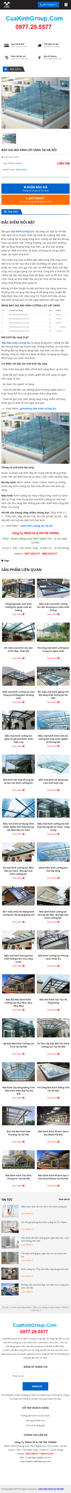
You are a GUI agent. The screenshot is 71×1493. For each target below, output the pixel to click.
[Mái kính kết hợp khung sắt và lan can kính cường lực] (18, 773)
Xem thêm (17, 614)
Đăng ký (37, 1386)
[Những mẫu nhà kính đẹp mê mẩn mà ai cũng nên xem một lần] (10, 1294)
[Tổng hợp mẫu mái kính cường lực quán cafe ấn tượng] (18, 597)
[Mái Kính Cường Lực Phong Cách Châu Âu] (53, 949)
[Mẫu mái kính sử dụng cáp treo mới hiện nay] (53, 773)
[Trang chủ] (7, 7)
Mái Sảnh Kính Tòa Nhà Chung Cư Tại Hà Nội (18, 1177)
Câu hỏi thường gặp (35, 1425)
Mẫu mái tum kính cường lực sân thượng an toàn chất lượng (53, 607)
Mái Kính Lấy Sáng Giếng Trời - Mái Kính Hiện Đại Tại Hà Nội (18, 1090)
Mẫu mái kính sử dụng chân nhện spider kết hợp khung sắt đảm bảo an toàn (18, 826)
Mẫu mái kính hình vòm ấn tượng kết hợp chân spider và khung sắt (53, 739)
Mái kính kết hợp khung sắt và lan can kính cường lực (18, 781)
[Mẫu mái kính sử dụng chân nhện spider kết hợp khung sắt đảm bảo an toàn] (18, 817)
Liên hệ (35, 1310)
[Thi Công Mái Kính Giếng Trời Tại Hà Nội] (53, 1081)
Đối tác (65, 1307)
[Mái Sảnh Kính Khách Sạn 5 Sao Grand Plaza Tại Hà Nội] (53, 1169)
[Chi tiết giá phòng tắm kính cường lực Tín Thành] (10, 1232)
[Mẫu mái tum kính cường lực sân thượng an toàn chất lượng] (53, 597)
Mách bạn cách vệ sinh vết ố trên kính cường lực (44, 1206)
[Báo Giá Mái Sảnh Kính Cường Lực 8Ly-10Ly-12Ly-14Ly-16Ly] (18, 993)
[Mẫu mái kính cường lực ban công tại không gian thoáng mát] (18, 685)
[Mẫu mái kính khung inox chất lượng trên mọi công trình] (18, 949)
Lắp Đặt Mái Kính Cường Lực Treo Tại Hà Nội (18, 1045)
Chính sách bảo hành (21, 1307)
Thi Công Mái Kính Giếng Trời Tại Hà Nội (53, 1089)
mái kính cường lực (23, 231)
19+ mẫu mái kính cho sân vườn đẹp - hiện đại (18, 649)
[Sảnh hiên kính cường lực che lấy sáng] (53, 861)
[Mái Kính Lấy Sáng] (35, 127)
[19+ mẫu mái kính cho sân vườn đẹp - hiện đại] (18, 641)
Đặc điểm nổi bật (18, 222)
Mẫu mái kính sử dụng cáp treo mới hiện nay (53, 781)
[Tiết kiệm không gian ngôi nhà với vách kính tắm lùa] (10, 1263)
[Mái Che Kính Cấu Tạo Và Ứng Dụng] (53, 993)
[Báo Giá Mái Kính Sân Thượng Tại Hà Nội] (18, 1125)
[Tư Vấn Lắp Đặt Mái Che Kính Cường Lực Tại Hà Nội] (53, 1037)
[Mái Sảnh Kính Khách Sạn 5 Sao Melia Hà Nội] (53, 1125)
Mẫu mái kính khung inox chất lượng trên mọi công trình (18, 958)
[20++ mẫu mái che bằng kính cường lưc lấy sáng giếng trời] (18, 905)
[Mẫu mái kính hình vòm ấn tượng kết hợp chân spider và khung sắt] (53, 729)
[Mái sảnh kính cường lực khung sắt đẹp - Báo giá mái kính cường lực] (53, 905)
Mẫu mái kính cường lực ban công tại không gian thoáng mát (18, 695)
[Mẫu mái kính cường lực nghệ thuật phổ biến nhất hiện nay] (18, 729)
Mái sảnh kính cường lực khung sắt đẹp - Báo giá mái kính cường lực (53, 914)
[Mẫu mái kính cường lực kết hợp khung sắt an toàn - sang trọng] (53, 817)
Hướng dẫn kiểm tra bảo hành (35, 1415)
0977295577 (49, 4)
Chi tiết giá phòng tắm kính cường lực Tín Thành (44, 1222)
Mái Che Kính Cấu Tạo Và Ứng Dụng (53, 1001)
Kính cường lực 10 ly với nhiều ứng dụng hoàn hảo (45, 1269)
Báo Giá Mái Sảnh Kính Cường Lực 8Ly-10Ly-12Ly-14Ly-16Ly (18, 1002)
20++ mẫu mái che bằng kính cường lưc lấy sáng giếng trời (18, 913)
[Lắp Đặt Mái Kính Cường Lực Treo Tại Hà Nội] (18, 1037)
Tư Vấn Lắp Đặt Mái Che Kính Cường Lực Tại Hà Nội (53, 1045)
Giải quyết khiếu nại (35, 1420)
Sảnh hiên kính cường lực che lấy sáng (53, 869)
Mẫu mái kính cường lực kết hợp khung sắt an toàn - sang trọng (53, 826)
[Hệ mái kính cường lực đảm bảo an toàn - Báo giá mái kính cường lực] (18, 861)
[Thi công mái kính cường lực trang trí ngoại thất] (53, 641)
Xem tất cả (64, 1199)
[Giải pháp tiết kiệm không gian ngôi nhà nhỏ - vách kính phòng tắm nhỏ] (10, 1247)
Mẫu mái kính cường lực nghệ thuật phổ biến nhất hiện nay (18, 739)
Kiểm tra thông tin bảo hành (46, 1307)
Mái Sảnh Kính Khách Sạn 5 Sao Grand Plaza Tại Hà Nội (53, 1177)
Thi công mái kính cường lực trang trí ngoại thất (53, 649)
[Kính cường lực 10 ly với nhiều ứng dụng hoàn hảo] (10, 1279)
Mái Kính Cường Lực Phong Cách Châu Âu (53, 957)
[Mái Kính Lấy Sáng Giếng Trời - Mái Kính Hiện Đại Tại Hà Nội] (18, 1081)
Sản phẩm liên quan (21, 569)
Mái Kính (15, 69)
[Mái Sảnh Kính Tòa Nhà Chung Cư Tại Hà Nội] (18, 1169)
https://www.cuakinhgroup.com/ (35, 1461)
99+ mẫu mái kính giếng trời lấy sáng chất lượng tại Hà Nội (53, 695)
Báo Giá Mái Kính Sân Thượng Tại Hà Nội (18, 1133)
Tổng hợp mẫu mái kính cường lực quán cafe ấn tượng (18, 607)
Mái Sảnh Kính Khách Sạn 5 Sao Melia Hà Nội (53, 1133)
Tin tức (12, 211)
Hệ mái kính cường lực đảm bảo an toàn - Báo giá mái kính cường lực (18, 870)
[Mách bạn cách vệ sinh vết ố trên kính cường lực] (10, 1216)
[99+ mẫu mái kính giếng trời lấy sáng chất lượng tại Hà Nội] (53, 685)
